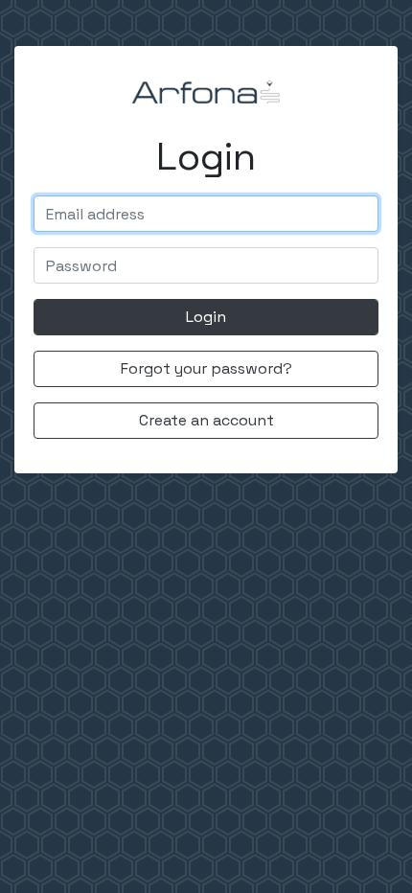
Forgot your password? (206, 368)
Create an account (206, 420)
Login (206, 317)
